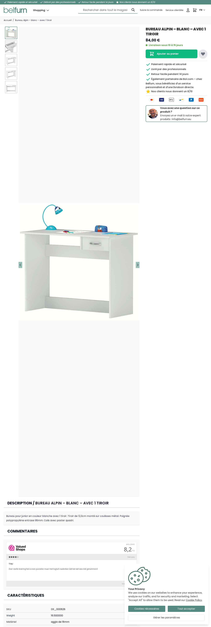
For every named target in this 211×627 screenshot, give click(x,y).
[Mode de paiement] (176, 99)
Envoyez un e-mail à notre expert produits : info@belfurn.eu (180, 117)
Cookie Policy (194, 600)
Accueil (8, 20)
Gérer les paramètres (166, 617)
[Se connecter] (188, 10)
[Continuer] (137, 265)
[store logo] (15, 10)
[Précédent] (20, 265)
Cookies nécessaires (146, 608)
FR (200, 10)
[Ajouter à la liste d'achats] (203, 54)
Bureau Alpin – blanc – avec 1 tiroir (33, 20)
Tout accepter (186, 608)
